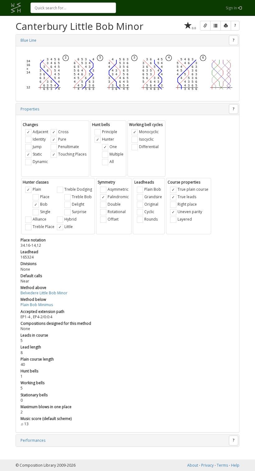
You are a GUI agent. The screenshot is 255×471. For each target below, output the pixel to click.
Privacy (207, 465)
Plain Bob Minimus (37, 304)
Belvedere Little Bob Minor (44, 293)
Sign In (232, 8)
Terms (222, 465)
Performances (33, 440)
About (192, 465)
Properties (30, 109)
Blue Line (28, 40)
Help (235, 465)
